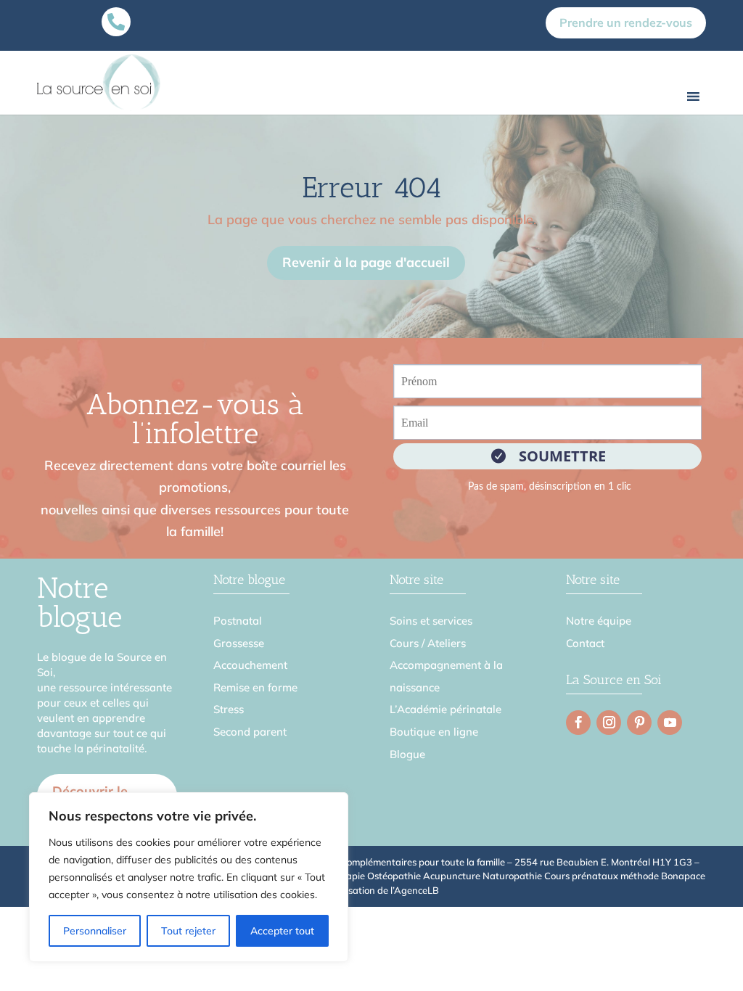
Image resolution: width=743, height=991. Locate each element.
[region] (188, 877)
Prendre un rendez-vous (625, 22)
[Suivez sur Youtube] (669, 722)
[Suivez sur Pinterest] (639, 722)
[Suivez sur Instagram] (608, 722)
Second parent (250, 732)
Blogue (407, 754)
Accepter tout (282, 930)
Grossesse (238, 643)
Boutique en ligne (434, 732)
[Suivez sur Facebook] (578, 722)
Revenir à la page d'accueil (366, 262)
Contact (585, 643)
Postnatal (237, 621)
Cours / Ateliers (428, 643)
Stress (228, 709)
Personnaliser (94, 930)
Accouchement (250, 665)
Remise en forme (255, 687)
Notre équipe (598, 621)
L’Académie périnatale (445, 709)
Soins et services (431, 621)
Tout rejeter (188, 930)
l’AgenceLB (414, 890)
